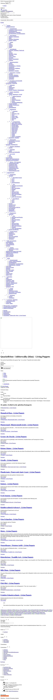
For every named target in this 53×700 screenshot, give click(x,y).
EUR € (4, 5)
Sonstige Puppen (11, 231)
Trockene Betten (15, 126)
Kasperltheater (14, 198)
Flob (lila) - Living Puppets (10, 583)
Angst (13, 112)
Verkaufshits (6, 642)
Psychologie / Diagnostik (11, 83)
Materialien (7, 276)
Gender (13, 135)
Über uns (5, 653)
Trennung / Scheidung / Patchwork (16, 50)
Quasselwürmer (12, 204)
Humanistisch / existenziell (14, 32)
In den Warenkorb (5, 368)
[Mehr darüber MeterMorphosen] (5, 613)
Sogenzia (8, 245)
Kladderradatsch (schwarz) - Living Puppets (16, 507)
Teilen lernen (14, 130)
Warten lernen (15, 129)
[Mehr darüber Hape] (50, 610)
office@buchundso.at (13, 691)
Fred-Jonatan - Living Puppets (11, 496)
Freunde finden (15, 125)
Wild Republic (12, 234)
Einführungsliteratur (10, 26)
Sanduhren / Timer (10, 280)
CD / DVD (10, 154)
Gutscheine (8, 302)
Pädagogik (10, 85)
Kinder (10, 47)
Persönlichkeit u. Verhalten (14, 65)
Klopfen (10, 147)
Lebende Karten (9, 253)
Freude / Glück (15, 117)
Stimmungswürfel (13, 293)
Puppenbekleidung (16, 182)
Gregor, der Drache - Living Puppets (14, 436)
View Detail (3, 418)
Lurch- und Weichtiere (16, 196)
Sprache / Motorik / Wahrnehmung (16, 90)
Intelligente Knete (10, 284)
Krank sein (14, 132)
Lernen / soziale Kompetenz (15, 261)
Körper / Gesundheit (16, 136)
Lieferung (5, 649)
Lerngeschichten (14, 121)
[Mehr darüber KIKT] (46, 611)
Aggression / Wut (15, 113)
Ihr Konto (3, 661)
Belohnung (10, 295)
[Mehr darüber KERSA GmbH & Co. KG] (37, 611)
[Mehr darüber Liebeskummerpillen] (19, 612)
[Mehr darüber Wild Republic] (17, 614)
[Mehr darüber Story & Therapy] (5, 614)
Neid (13, 119)
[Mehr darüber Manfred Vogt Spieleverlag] (38, 612)
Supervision (11, 77)
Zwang (13, 101)
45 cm (13, 180)
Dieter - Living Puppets (9, 531)
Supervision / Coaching (13, 72)
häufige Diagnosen (15, 96)
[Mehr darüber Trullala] (11, 614)
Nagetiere (14, 195)
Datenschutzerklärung (8, 655)
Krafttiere (11, 235)
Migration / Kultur (13, 54)
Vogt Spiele (8, 266)
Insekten (13, 187)
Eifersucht (14, 118)
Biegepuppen (12, 237)
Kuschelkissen (12, 208)
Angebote (5, 639)
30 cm (13, 201)
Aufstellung (11, 78)
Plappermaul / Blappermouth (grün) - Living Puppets (19, 425)
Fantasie (10, 203)
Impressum (5, 651)
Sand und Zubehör (10, 281)
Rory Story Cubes (10, 270)
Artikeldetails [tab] (6, 384)
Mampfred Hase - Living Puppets (12, 413)
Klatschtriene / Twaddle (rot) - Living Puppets (17, 557)
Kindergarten (12, 87)
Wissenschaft (11, 139)
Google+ (5, 375)
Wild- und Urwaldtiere (16, 194)
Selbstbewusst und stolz (17, 124)
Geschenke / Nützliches (10, 299)
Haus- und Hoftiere (16, 188)
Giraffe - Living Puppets (9, 460)
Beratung (11, 73)
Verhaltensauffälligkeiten (17, 102)
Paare (10, 43)
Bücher (6, 25)
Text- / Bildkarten (10, 243)
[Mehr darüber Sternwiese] (43, 613)
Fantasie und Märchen (13, 229)
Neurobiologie (12, 142)
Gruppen (11, 46)
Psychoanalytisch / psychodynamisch (17, 33)
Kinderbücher (11, 109)
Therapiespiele (9, 273)
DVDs (10, 156)
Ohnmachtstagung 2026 (14, 170)
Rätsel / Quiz (9, 274)
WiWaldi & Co (12, 211)
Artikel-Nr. (3, 387)
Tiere (12, 184)
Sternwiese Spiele (10, 267)
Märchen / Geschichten (14, 36)
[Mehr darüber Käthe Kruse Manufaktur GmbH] (22, 611)
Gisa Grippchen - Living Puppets (12, 519)
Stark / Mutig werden (16, 123)
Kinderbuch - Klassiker (14, 137)
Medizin (10, 143)
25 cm (13, 200)
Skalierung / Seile (10, 286)
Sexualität (11, 57)
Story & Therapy (9, 256)
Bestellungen (6, 669)
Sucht (10, 51)
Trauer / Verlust (12, 56)
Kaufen (2, 22)
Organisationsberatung (14, 76)
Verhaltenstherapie (13, 31)
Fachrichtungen (11, 28)
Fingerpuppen (11, 213)
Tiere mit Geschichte (13, 236)
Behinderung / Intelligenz (14, 68)
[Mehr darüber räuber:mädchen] (27, 613)
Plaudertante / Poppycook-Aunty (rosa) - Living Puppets (20, 472)
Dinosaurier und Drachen (17, 185)
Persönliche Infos (7, 667)
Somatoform (11, 67)
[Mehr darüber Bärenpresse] (4, 610)
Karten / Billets (9, 303)
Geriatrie (11, 52)
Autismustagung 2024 (13, 163)
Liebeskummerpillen (10, 301)
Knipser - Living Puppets (9, 484)
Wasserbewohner (15, 193)
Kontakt (5, 657)
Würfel (9, 288)
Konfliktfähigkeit (12, 262)
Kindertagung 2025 (13, 165)
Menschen (11, 214)
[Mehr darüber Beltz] (14, 610)
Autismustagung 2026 (13, 168)
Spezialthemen (11, 49)
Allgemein (11, 55)
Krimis (10, 150)
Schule (10, 86)
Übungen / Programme (14, 39)
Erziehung (11, 88)
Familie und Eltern (13, 103)
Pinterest (5, 376)
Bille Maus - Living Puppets (10, 570)
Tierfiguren (11, 238)
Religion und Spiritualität (14, 152)
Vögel (13, 190)
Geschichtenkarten (10, 244)
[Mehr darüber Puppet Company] (18, 613)
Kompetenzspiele (11, 260)
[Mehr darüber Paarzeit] (11, 613)
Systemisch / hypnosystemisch (15, 29)
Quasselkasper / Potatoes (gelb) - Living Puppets (18, 545)
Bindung (11, 93)
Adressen (5, 672)
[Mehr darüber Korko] (50, 611)
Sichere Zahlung (6, 654)
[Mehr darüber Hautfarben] (4, 611)
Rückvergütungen (7, 670)
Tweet (4, 374)
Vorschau (3, 410)
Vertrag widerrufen (7, 674)
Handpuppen (11, 174)
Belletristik (10, 149)
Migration (11, 250)
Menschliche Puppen (15, 177)
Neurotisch (11, 64)
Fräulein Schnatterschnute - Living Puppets (16, 595)
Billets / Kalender (10, 255)
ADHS (13, 97)
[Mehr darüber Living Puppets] (28, 612)
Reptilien (14, 189)
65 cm (13, 178)
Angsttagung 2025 (13, 164)
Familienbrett (9, 279)
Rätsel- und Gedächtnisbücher (12, 159)
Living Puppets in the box (14, 207)
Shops (4, 659)
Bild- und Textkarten (9, 240)
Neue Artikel (6, 640)
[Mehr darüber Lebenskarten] (9, 612)
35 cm (13, 181)
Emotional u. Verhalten (14, 70)
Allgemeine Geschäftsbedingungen (11, 652)
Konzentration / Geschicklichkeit (16, 263)
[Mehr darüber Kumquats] (3, 612)
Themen (10, 247)
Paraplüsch (11, 232)
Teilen (4, 373)
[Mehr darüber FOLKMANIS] (35, 610)
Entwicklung (11, 69)
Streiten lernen (15, 127)
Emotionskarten (9, 242)
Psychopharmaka (12, 82)
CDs (10, 155)
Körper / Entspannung (13, 59)
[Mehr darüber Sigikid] (37, 613)
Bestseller (11, 175)
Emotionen (13, 111)
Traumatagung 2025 (13, 167)
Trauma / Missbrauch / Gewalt (15, 94)
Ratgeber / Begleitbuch (13, 146)
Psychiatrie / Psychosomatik (14, 80)
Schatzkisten (11, 297)
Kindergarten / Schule (13, 248)
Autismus (11, 60)
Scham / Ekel (14, 116)
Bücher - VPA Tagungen (13, 162)
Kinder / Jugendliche (12, 92)
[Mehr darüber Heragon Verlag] (11, 611)
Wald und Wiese (15, 191)
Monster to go (12, 206)
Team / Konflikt (9, 271)
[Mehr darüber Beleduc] (9, 610)
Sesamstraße (11, 209)
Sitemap (5, 658)
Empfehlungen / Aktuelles (14, 265)
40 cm (13, 202)
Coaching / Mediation (13, 75)
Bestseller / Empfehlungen (12, 144)
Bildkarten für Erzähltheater (12, 252)
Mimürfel (8, 268)
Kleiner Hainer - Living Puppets (12, 448)
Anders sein (14, 131)
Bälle (7, 278)
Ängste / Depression (16, 100)
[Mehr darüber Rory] (33, 613)
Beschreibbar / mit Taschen (15, 292)
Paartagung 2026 (12, 169)
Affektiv (10, 63)
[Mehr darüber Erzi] (29, 610)
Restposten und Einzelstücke (12, 160)
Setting (9, 42)
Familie (13, 134)
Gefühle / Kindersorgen (14, 105)
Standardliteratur (12, 107)
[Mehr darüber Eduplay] (25, 610)
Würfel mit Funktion (13, 291)
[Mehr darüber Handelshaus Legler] (44, 610)
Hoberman (8, 285)
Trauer (13, 115)
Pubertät (10, 106)
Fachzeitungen (9, 157)
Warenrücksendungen (8, 668)
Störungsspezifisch (12, 62)
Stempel (10, 296)
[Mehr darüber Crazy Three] (19, 610)
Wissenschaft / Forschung (14, 140)
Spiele (10, 38)
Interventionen (11, 35)
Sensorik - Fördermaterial (11, 282)
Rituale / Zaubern (12, 40)
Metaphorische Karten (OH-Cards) (13, 251)
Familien (11, 44)
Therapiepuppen (8, 172)
